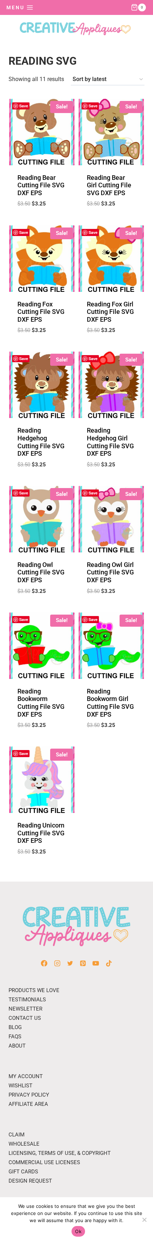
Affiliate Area (28, 1104)
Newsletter (25, 1009)
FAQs (15, 1036)
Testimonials (27, 999)
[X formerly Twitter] (70, 963)
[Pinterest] (82, 963)
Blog (15, 1027)
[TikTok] (108, 963)
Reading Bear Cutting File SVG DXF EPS (40, 185)
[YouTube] (95, 963)
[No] (144, 1219)
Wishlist (20, 1085)
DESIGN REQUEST (30, 1181)
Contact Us (25, 1018)
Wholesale (24, 1144)
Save (23, 105)
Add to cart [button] (42, 221)
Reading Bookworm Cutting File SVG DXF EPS (40, 702)
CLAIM (17, 1134)
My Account (26, 1076)
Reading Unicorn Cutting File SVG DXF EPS (40, 832)
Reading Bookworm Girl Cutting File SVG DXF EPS (110, 702)
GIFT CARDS (23, 1171)
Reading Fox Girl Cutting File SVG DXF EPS (110, 311)
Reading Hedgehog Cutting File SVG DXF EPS (40, 442)
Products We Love (34, 990)
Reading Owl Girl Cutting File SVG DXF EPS (110, 572)
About (17, 1046)
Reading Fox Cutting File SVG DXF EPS (40, 311)
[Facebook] (44, 963)
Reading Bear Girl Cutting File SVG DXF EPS (109, 185)
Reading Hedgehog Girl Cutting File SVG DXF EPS (110, 442)
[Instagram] (57, 963)
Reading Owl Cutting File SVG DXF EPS (40, 572)
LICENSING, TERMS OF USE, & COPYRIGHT (60, 1153)
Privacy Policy (29, 1095)
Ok (78, 1231)
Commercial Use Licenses (44, 1162)
